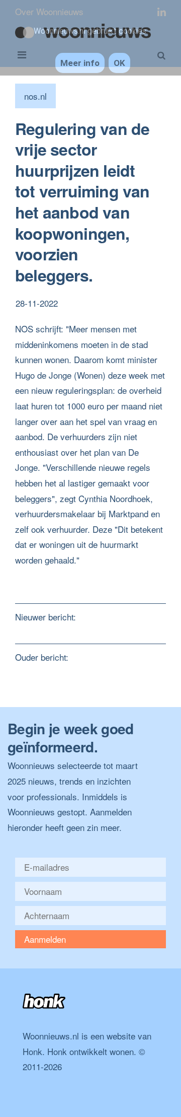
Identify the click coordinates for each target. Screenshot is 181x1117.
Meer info (80, 63)
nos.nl (35, 96)
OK (119, 63)
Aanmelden (45, 939)
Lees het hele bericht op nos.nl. (74, 575)
